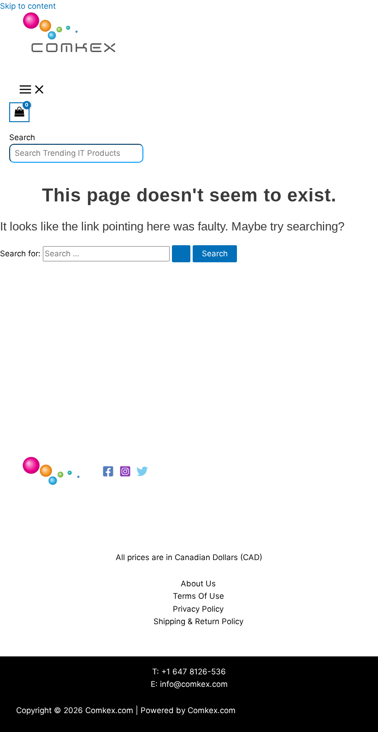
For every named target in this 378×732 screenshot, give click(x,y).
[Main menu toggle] (32, 90)
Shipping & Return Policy (198, 621)
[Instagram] (125, 474)
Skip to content (28, 6)
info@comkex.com (194, 684)
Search (22, 137)
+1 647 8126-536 (193, 671)
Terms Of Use (198, 596)
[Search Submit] (181, 253)
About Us (198, 583)
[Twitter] (142, 474)
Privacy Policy (198, 609)
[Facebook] (108, 474)
